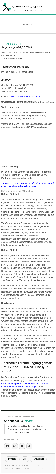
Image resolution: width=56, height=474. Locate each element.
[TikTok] (29, 446)
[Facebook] (7, 446)
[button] (50, 7)
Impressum (12, 459)
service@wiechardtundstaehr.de (24, 96)
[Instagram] (15, 446)
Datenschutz (38, 459)
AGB (24, 459)
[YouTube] (22, 446)
